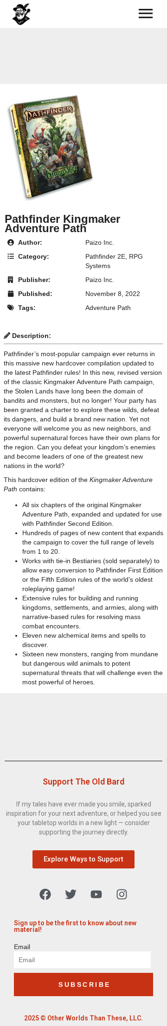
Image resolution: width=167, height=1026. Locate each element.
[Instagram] (122, 894)
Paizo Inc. (99, 242)
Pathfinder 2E (105, 256)
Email (22, 946)
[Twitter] (71, 894)
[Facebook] (45, 894)
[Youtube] (96, 894)
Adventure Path (108, 307)
